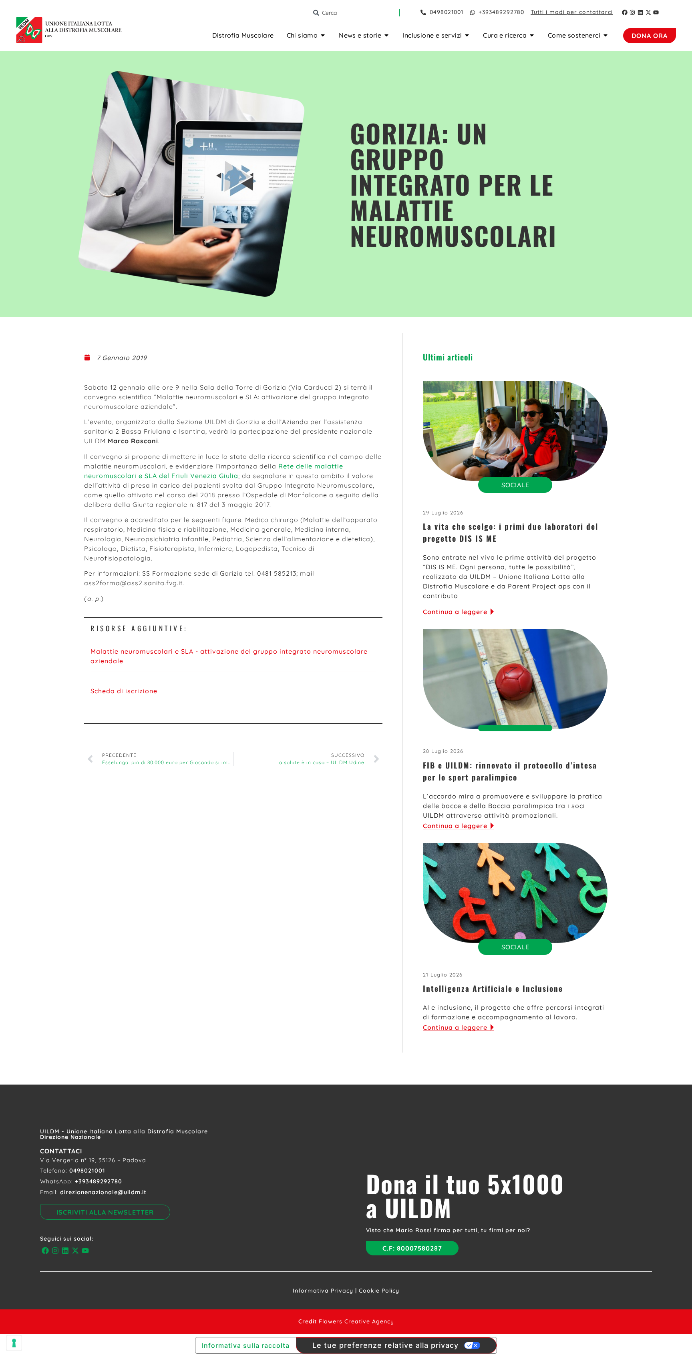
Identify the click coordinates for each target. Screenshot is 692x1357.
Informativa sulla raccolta (246, 1345)
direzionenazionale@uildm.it (103, 1192)
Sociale (515, 485)
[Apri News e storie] (386, 35)
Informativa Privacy (323, 1290)
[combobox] (356, 12)
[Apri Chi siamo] (323, 35)
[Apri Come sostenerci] (605, 35)
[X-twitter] (648, 12)
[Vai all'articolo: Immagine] (515, 431)
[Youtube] (656, 12)
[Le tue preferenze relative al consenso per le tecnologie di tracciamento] (14, 1343)
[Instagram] (633, 12)
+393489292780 (98, 1181)
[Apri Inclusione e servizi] (467, 35)
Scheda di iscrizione (124, 691)
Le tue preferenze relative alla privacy (385, 1345)
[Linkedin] (640, 12)
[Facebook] (625, 12)
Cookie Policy (379, 1290)
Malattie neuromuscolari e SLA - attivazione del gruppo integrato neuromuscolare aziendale (229, 656)
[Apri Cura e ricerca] (532, 35)
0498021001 (87, 1170)
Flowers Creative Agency (356, 1321)
